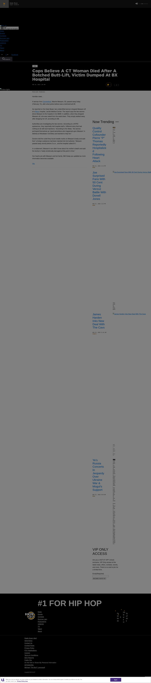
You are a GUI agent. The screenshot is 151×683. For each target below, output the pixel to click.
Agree (115, 680)
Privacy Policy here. (22, 681)
